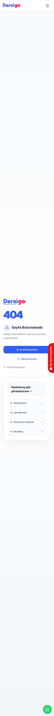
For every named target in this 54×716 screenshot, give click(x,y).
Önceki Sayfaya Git (16, 367)
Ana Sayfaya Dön (29, 349)
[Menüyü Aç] (47, 6)
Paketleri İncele (29, 359)
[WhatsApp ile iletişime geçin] (47, 709)
